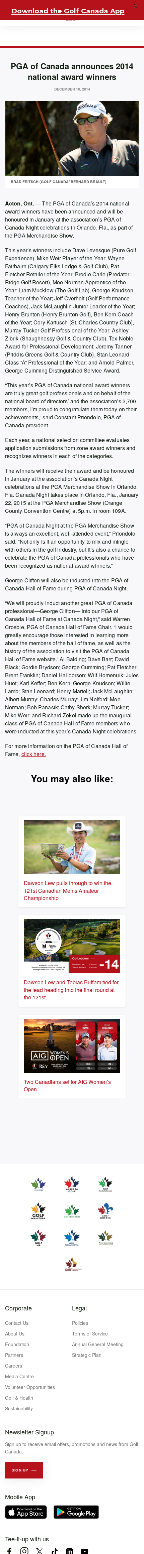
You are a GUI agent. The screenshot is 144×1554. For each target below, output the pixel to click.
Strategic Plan (86, 1355)
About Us (14, 1333)
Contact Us (16, 1322)
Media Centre (19, 1376)
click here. (33, 754)
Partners (14, 1355)
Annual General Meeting (98, 1344)
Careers (13, 1365)
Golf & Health (19, 1397)
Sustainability (19, 1408)
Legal (79, 1307)
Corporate (18, 1307)
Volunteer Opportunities (30, 1387)
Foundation (17, 1344)
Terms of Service (90, 1333)
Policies (80, 1322)
